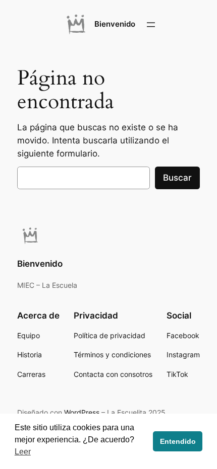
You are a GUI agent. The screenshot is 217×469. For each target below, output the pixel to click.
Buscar (177, 178)
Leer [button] (23, 451)
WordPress (81, 412)
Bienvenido (114, 24)
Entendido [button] (178, 441)
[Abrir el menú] (151, 25)
